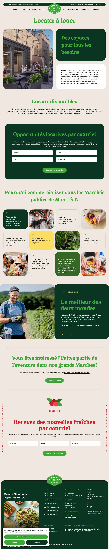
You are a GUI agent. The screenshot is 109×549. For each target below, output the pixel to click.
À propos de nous (70, 503)
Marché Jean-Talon (50, 503)
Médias (89, 505)
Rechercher (96, 4)
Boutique (80, 4)
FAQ (88, 502)
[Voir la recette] (21, 513)
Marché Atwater (49, 500)
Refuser (15, 542)
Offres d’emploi (70, 507)
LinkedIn (54, 531)
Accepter (36, 542)
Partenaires (68, 505)
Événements (96, 9)
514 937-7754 (72, 531)
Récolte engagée (70, 517)
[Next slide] (69, 334)
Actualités (85, 9)
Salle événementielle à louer (95, 496)
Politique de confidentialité (95, 511)
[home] (54, 13)
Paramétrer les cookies (94, 513)
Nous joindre (91, 507)
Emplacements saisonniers (73, 495)
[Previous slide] (63, 334)
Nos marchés (48, 495)
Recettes (73, 4)
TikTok (53, 529)
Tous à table (69, 515)
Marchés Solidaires (50, 514)
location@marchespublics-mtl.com (77, 373)
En (99, 4)
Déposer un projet (54, 380)
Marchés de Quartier (51, 510)
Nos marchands (49, 493)
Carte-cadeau (89, 4)
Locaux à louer (69, 493)
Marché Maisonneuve (51, 507)
